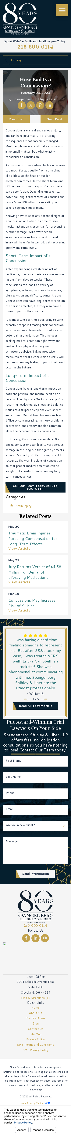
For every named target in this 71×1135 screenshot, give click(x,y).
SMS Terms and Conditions (35, 1044)
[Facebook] (26, 938)
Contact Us (35, 1029)
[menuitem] (35, 1007)
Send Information (35, 874)
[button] (62, 10)
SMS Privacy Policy (35, 1050)
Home (35, 1007)
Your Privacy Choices (33, 1103)
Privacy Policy (35, 1039)
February (16, 60)
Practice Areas (35, 1018)
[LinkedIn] (35, 938)
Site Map (35, 1034)
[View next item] (44, 699)
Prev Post (16, 119)
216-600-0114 (36, 46)
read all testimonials (35, 706)
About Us (35, 1013)
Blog (36, 1023)
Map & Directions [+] (35, 998)
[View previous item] (27, 699)
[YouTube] (45, 938)
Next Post (54, 119)
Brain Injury (23, 506)
